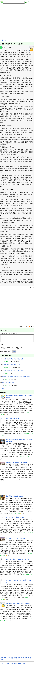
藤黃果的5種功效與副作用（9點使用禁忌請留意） (17, 376)
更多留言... (3, 388)
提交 (14, 351)
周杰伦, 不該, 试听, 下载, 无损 (11, 364)
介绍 (5, 663)
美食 (26, 658)
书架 (12, 663)
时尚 (19, 658)
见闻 (29, 658)
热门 (8, 663)
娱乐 (6, 40)
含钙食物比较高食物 (8, 382)
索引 (15, 663)
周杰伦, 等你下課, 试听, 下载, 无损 (12, 370)
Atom (23, 663)
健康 (1, 658)
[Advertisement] (17, 21)
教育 (12, 658)
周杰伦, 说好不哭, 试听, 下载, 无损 (12, 359)
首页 (1, 40)
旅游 (15, 658)
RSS (19, 663)
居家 (8, 658)
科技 (22, 658)
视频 (1, 659)
